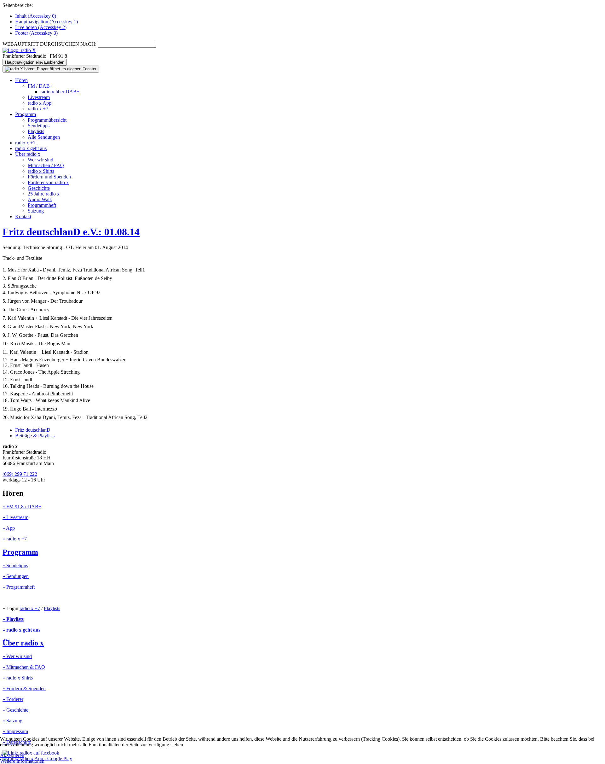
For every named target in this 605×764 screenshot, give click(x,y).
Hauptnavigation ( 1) (46, 21)
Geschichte (39, 188)
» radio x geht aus (21, 630)
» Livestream (15, 517)
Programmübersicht (47, 120)
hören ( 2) (40, 27)
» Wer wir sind (17, 656)
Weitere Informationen (22, 761)
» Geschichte (15, 710)
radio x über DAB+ (59, 91)
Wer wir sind (40, 159)
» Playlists (13, 619)
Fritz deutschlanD (32, 430)
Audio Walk (40, 199)
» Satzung (12, 720)
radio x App (39, 103)
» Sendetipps (15, 565)
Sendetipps (38, 125)
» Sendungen (16, 576)
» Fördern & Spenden (24, 688)
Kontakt (23, 216)
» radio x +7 (15, 538)
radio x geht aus (31, 148)
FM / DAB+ (40, 86)
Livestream (39, 97)
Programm (25, 114)
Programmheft (42, 205)
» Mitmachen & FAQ (24, 667)
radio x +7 (38, 108)
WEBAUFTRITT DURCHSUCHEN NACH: (49, 44)
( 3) (36, 33)
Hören (21, 80)
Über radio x (27, 154)
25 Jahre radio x (44, 193)
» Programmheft (19, 587)
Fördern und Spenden (49, 176)
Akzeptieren (12, 755)
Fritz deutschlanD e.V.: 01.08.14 (71, 231)
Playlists (36, 131)
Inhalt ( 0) (35, 16)
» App (9, 528)
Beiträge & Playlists (35, 435)
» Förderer (13, 699)
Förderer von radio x (48, 182)
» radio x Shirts (18, 677)
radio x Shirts (41, 171)
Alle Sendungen (44, 137)
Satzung (36, 210)
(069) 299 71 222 (20, 474)
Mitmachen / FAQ (46, 165)
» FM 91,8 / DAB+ (22, 506)
